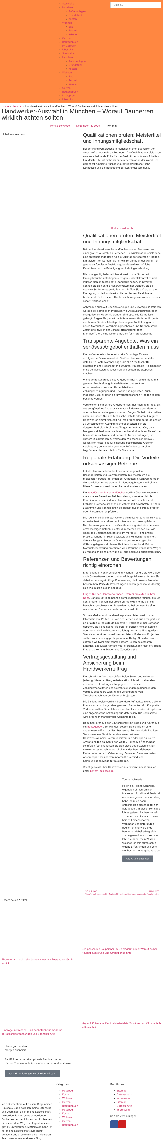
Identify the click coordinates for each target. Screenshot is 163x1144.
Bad (71, 26)
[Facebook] (114, 1124)
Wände (73, 34)
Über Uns (68, 49)
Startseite (68, 3)
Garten (66, 38)
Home (5, 106)
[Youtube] (122, 1124)
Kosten (73, 18)
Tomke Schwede (132, 779)
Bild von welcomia (122, 228)
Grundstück (75, 15)
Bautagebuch (70, 41)
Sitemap (122, 1090)
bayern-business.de (101, 770)
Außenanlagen (77, 11)
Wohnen (67, 22)
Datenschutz (124, 1094)
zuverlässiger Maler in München (106, 492)
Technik (73, 30)
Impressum (123, 1098)
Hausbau (67, 7)
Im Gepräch (69, 45)
